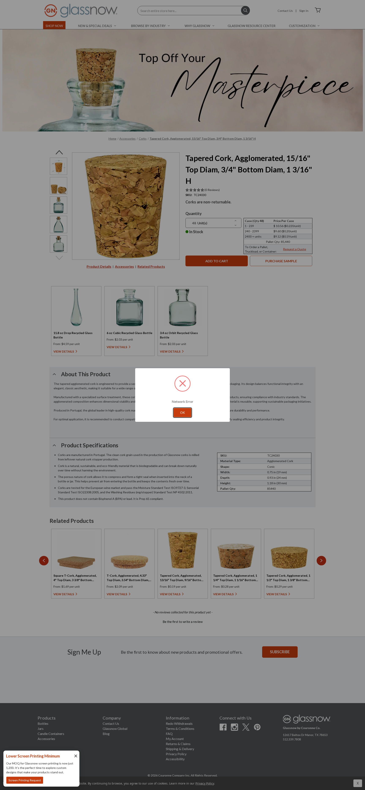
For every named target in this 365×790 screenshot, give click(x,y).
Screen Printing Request (24, 780)
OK (182, 412)
